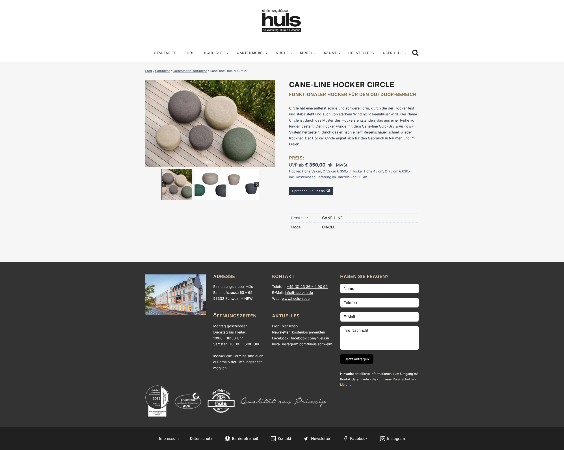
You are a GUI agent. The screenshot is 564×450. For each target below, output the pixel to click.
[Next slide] (256, 184)
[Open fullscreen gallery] (270, 162)
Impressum (169, 438)
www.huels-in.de (296, 298)
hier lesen (290, 326)
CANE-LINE (332, 218)
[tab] (207, 162)
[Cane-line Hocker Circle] (210, 123)
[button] (177, 184)
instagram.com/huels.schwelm (307, 344)
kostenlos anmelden (308, 332)
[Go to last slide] (163, 184)
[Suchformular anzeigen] (415, 53)
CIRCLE (328, 227)
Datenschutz (201, 438)
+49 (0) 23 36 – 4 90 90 (307, 286)
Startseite (165, 53)
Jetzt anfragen (357, 359)
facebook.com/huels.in (310, 338)
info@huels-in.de (299, 292)
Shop (189, 53)
